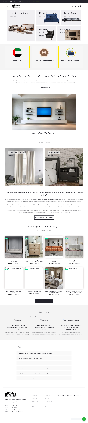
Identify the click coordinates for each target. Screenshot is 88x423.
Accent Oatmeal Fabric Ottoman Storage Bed (14, 292)
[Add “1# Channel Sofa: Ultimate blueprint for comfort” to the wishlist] (21, 238)
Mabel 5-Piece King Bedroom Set (75, 323)
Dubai (10, 401)
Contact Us (47, 395)
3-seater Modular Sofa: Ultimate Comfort (54, 260)
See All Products (44, 301)
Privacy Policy (48, 404)
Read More (17, 337)
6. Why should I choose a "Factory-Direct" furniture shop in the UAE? (34, 378)
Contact (33, 419)
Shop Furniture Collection (44, 87)
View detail (21, 25)
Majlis (33, 404)
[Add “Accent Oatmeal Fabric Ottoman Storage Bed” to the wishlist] (21, 269)
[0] (78, 6)
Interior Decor (34, 406)
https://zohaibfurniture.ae (17, 411)
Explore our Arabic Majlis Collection (44, 217)
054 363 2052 (15, 407)
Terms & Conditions (49, 401)
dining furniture (36, 204)
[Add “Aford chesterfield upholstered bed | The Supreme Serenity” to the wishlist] (61, 269)
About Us (47, 398)
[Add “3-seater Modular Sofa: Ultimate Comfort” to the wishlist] (61, 238)
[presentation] (6, 113)
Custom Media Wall (36, 401)
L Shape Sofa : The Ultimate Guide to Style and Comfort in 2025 (44, 328)
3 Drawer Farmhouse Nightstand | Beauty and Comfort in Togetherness (34, 260)
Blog (28, 419)
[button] (21, 241)
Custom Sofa (34, 398)
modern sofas (61, 199)
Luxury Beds (34, 395)
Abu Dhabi (7, 401)
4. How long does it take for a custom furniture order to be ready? (33, 368)
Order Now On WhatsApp (44, 142)
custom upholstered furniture (45, 199)
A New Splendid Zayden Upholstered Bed (74, 260)
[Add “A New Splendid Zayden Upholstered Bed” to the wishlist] (81, 238)
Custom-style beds (14, 323)
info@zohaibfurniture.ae (17, 409)
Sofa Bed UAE (22, 323)
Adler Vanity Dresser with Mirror (34, 291)
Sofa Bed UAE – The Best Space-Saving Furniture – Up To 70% (17, 328)
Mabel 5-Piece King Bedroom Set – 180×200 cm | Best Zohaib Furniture (71, 328)
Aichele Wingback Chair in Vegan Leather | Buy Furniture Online (74, 292)
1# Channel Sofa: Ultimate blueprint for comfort (13, 260)
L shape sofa (44, 323)
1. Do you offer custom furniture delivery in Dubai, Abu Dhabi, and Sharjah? (35, 353)
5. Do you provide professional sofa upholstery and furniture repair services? (36, 373)
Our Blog (47, 406)
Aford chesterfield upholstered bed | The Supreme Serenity (54, 292)
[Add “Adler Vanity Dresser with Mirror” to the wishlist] (41, 269)
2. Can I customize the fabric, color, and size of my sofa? (31, 358)
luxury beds (55, 199)
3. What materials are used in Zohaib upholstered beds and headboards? (35, 363)
